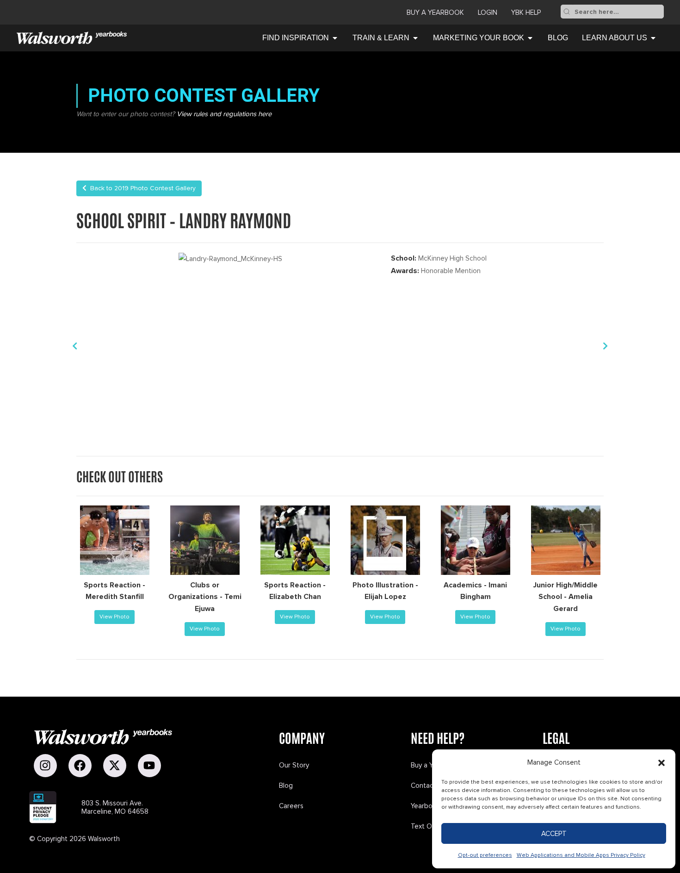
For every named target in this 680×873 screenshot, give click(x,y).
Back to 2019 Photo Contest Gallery (141, 188)
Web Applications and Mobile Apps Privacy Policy (581, 855)
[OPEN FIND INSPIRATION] (335, 38)
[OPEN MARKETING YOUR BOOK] (530, 38)
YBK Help (526, 12)
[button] (661, 762)
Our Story (294, 765)
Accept (554, 833)
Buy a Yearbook (435, 12)
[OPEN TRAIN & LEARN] (415, 38)
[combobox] (618, 12)
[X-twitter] (114, 765)
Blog (286, 785)
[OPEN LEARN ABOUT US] (653, 38)
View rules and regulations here (224, 114)
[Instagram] (45, 765)
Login (487, 12)
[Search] (567, 12)
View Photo (114, 616)
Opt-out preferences (485, 855)
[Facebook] (80, 765)
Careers (291, 806)
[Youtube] (149, 765)
